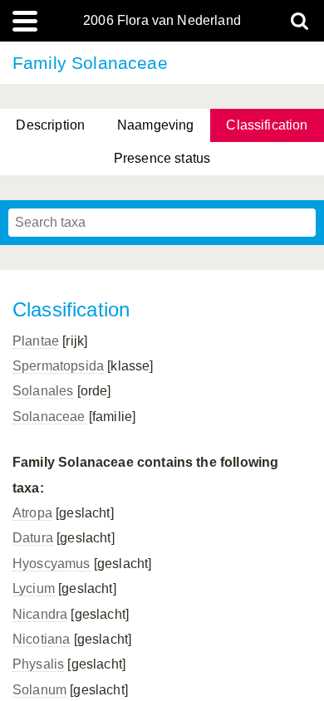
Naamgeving (155, 125)
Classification (266, 125)
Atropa (32, 513)
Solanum (39, 690)
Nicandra (39, 614)
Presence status (162, 158)
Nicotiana (41, 639)
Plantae (35, 341)
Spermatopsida (58, 366)
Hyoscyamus (51, 563)
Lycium (33, 588)
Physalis (38, 664)
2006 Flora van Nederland (162, 20)
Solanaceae (49, 416)
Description (50, 125)
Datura (32, 538)
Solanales (42, 391)
